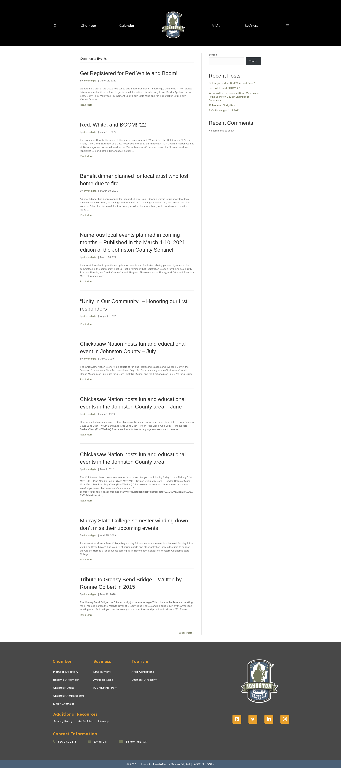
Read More (86, 104)
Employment (102, 671)
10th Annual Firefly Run (222, 105)
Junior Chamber (63, 703)
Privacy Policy (62, 721)
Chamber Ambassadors (68, 695)
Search (213, 54)
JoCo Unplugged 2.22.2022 (224, 110)
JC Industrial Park (105, 687)
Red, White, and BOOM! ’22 (113, 125)
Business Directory (144, 679)
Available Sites (103, 679)
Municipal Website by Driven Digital (166, 764)
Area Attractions (142, 671)
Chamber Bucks (63, 687)
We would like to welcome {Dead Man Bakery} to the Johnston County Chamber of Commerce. (234, 97)
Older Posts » (186, 632)
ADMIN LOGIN (204, 764)
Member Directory (65, 671)
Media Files (85, 721)
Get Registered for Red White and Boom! (128, 73)
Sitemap (103, 721)
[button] (236, 719)
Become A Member (66, 679)
